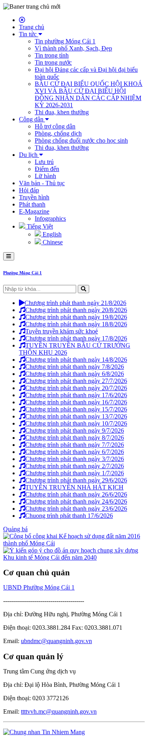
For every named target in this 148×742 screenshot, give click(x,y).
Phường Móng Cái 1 (22, 272)
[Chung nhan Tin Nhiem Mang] (44, 732)
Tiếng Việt (39, 226)
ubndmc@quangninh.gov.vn (56, 641)
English (51, 234)
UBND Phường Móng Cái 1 (39, 587)
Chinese (52, 242)
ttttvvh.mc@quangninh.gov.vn (59, 711)
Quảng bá (15, 529)
